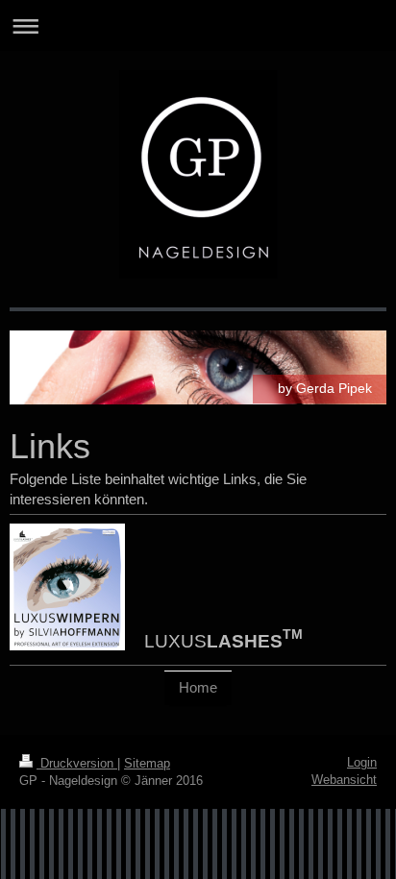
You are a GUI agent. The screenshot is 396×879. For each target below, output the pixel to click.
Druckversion (77, 763)
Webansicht (344, 779)
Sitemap (147, 763)
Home (198, 687)
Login (362, 762)
